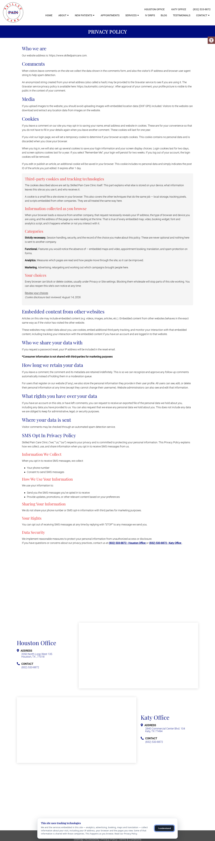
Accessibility (92, 839)
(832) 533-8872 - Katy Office (165, 542)
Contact (201, 15)
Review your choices (36, 293)
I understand (164, 828)
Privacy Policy (109, 839)
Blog (164, 15)
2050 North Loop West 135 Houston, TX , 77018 (36, 655)
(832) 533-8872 (202, 9)
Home (49, 15)
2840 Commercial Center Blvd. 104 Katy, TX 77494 (165, 730)
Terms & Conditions (130, 839)
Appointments (110, 15)
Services (131, 15)
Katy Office (178, 9)
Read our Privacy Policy (126, 833)
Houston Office (154, 9)
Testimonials (181, 15)
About (62, 15)
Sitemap (78, 839)
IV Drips (150, 15)
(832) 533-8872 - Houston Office (127, 542)
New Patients (83, 15)
